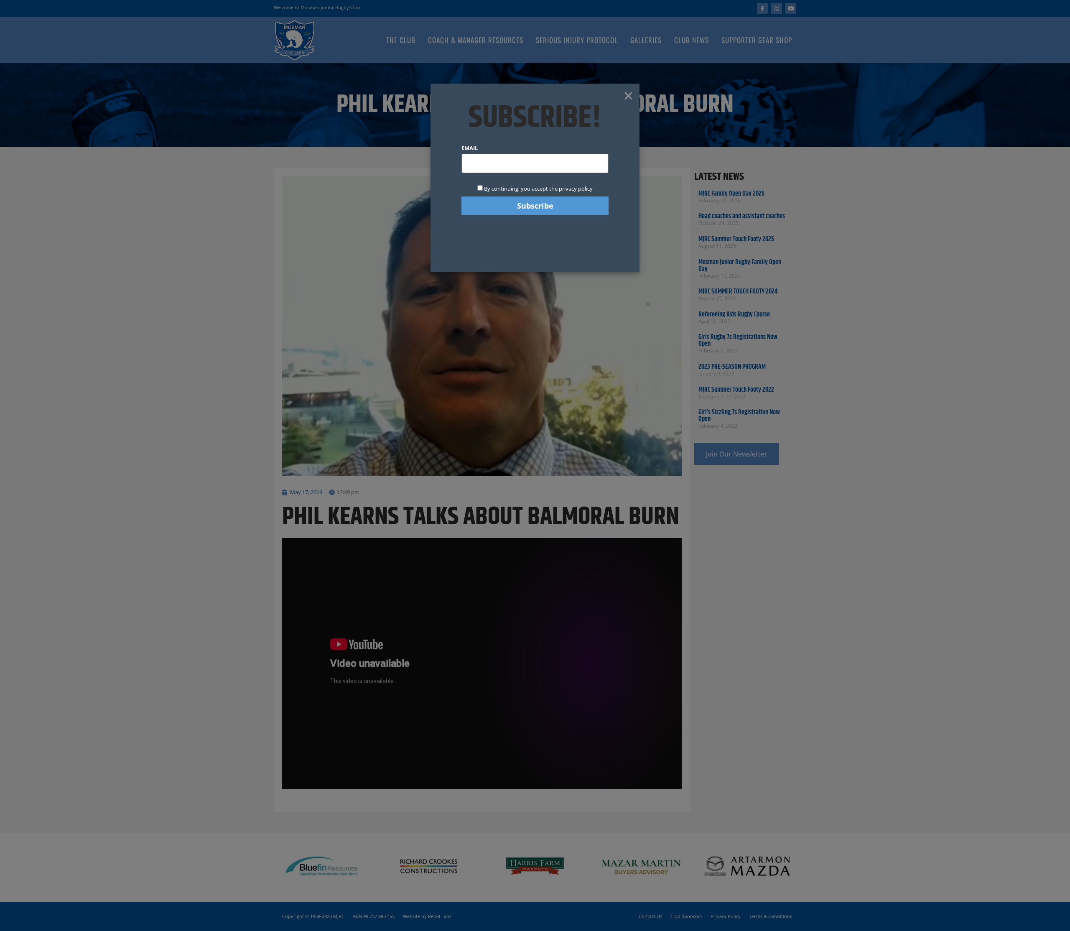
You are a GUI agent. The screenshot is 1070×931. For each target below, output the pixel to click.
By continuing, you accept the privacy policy (538, 188)
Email (469, 148)
